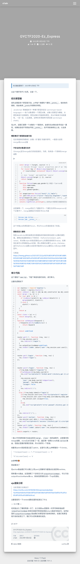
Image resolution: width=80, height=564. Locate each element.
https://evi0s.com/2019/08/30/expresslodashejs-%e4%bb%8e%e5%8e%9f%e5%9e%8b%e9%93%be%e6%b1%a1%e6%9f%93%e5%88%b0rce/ (40, 492)
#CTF (15, 524)
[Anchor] (23, 98)
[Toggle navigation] (75, 3)
